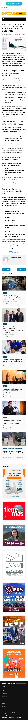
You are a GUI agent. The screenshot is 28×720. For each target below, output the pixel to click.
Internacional (5, 703)
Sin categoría (18, 448)
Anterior (7, 269)
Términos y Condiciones (8, 717)
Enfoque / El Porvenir (10, 395)
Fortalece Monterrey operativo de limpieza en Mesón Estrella (12, 297)
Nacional (4, 696)
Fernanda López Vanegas (11, 301)
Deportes (4, 693)
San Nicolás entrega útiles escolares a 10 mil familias (12, 360)
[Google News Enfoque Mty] (14, 251)
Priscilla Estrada (7, 34)
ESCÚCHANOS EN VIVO (14, 3)
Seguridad (10, 448)
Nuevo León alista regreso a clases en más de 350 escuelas (13, 391)
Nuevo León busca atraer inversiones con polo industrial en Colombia (12, 422)
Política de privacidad (7, 715)
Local (23, 34)
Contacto (19, 717)
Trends (4, 707)
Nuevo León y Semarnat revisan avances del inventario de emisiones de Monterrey (13, 329)
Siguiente (20, 269)
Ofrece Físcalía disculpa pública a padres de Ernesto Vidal (13, 453)
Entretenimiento (6, 700)
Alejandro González (9, 334)
